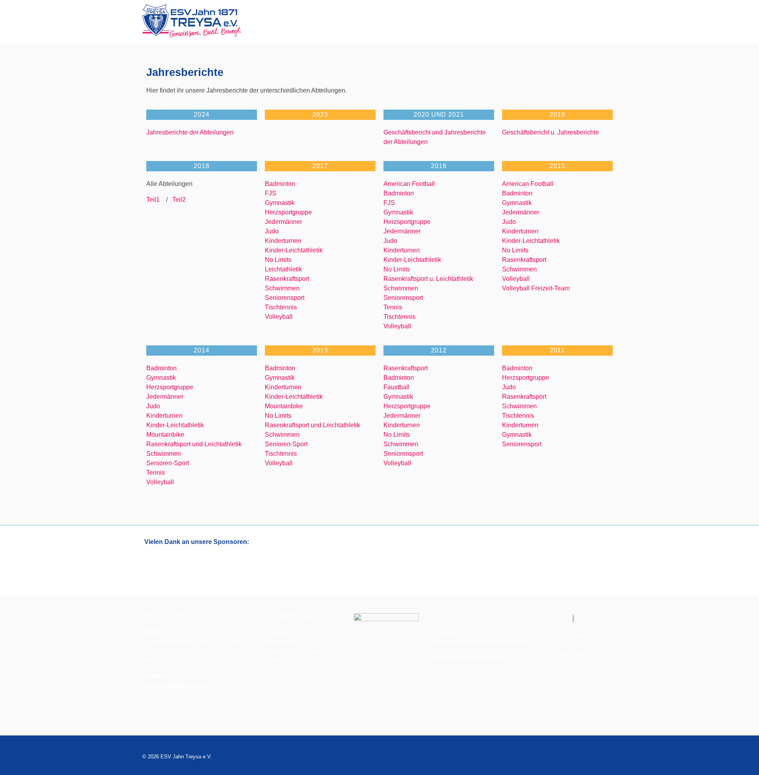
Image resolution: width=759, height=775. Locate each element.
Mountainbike (165, 434)
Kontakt (276, 632)
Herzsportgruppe (288, 212)
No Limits (278, 259)
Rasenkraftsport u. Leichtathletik (428, 278)
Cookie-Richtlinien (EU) (299, 660)
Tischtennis (281, 307)
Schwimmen (282, 288)
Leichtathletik (283, 269)
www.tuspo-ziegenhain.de (470, 666)
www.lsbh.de (452, 632)
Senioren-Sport (167, 463)
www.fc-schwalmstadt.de (468, 657)
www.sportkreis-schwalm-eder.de (480, 641)
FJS (270, 193)
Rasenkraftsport (287, 278)
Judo (272, 231)
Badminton (280, 183)
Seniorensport (284, 297)
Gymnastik (280, 202)
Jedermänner (283, 221)
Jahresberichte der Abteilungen (190, 132)
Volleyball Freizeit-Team (536, 288)
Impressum (281, 641)
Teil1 (155, 199)
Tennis (392, 307)
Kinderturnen (283, 240)
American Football (409, 183)
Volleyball (279, 316)
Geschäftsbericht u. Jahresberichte (550, 132)
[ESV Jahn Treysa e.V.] (191, 21)
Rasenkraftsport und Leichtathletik (194, 444)
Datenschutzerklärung (296, 651)
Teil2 (177, 199)
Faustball (396, 387)
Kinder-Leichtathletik (294, 250)
